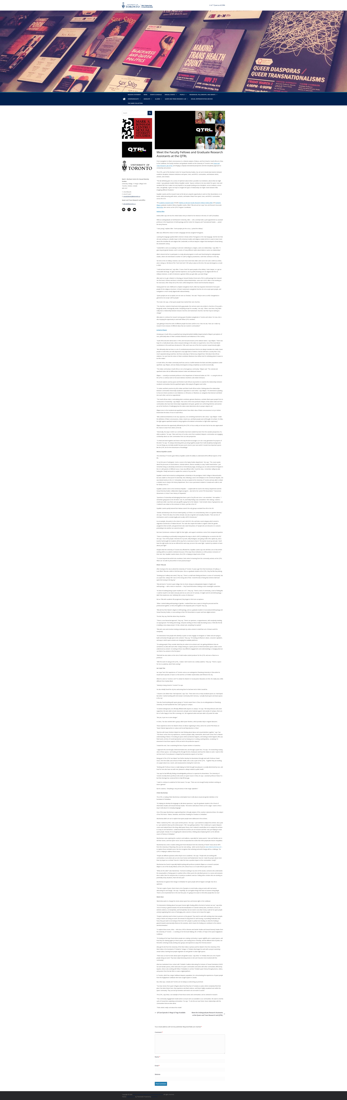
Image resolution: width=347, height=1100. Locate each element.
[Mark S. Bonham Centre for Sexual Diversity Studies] (124, 99)
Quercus (217, 5)
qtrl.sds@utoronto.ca (129, 204)
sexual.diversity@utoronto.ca (131, 196)
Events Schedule (156, 94)
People (182, 94)
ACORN (222, 5)
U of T (211, 5)
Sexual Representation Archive (202, 99)
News (145, 94)
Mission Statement (134, 94)
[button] (176, 94)
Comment (159, 1032)
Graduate (147, 99)
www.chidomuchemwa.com (213, 847)
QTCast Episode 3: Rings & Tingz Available (171, 1013)
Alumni (157, 99)
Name (157, 1057)
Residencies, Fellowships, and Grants (202, 94)
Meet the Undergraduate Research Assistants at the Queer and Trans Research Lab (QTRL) (207, 1014)
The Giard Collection (135, 103)
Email (157, 1066)
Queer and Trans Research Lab (175, 99)
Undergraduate (133, 99)
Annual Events (170, 94)
